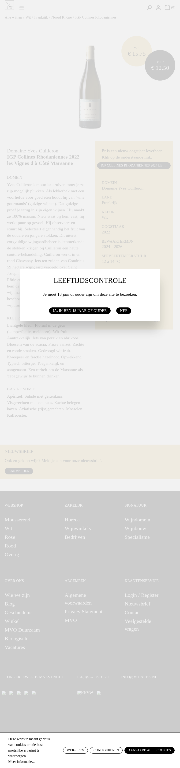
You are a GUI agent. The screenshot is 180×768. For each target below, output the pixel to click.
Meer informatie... (21, 762)
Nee (124, 311)
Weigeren (75, 750)
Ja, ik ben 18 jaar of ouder (80, 311)
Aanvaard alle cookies (149, 750)
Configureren (106, 750)
